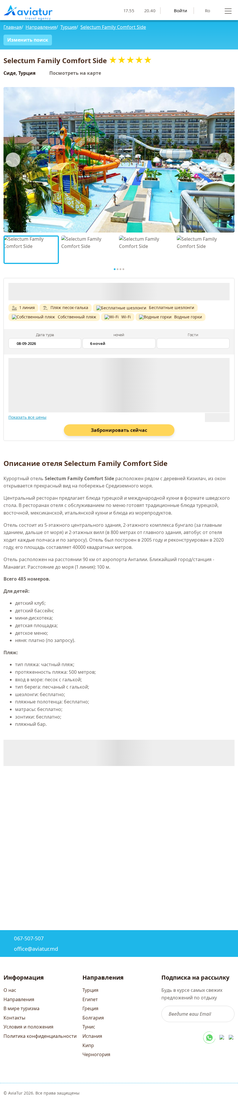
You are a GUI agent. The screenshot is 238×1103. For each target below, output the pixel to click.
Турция (90, 990)
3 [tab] (120, 269)
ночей (118, 335)
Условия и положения (28, 1027)
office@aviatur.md (36, 948)
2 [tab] (117, 269)
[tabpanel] (31, 249)
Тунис (88, 1027)
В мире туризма (21, 1008)
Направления (18, 999)
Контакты (14, 1018)
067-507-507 (29, 938)
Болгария (93, 1018)
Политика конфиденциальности (40, 1036)
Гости (193, 335)
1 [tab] (115, 269)
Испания (92, 1036)
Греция (90, 1008)
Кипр (88, 1045)
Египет (90, 999)
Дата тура (45, 335)
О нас (9, 990)
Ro (207, 10)
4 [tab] (123, 269)
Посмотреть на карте (75, 73)
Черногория (96, 1054)
